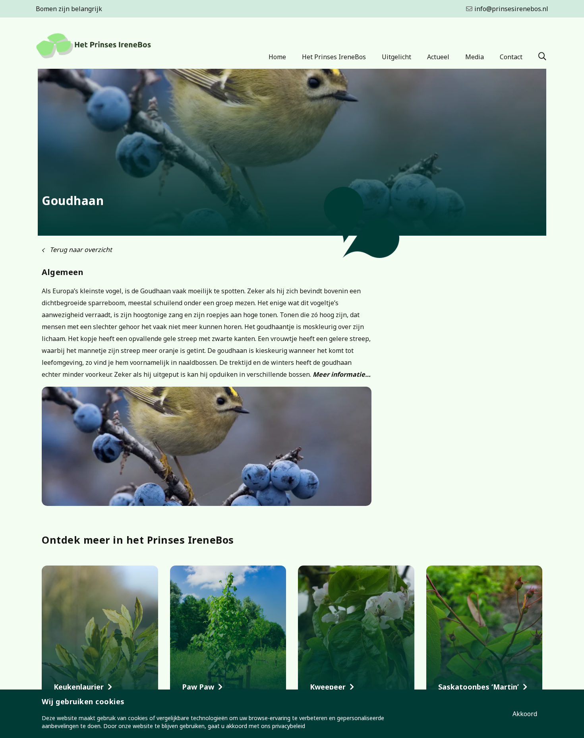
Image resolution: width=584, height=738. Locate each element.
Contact (511, 56)
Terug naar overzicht (80, 249)
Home (277, 56)
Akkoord (524, 713)
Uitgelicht (396, 56)
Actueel (438, 56)
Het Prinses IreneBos (334, 56)
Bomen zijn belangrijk (69, 8)
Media (474, 56)
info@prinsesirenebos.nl (511, 9)
